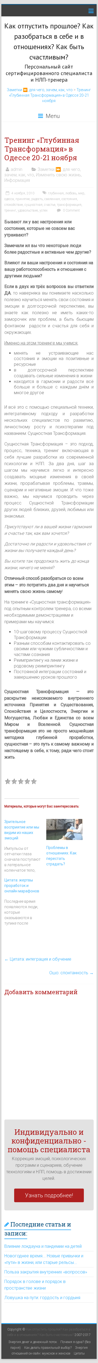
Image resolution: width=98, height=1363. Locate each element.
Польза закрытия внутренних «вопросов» (45, 1272)
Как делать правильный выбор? (48, 1348)
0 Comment (71, 210)
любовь (70, 193)
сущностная (33, 205)
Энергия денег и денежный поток (32, 1342)
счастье (49, 205)
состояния (69, 199)
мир (81, 193)
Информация (17, 180)
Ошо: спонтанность (71, 972)
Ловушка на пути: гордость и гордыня (42, 1297)
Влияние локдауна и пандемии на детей (43, 1246)
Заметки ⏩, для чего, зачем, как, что (40, 90)
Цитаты (79, 1353)
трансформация (69, 205)
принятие (23, 199)
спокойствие (13, 205)
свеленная (52, 199)
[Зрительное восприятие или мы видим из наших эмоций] (25, 846)
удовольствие (28, 210)
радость (37, 199)
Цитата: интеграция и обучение (37, 959)
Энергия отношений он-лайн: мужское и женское (50, 1350)
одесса (9, 199)
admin (16, 169)
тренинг (10, 210)
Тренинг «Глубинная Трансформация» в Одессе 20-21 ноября (50, 95)
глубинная (56, 193)
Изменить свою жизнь (58, 174)
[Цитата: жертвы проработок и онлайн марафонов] (25, 901)
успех (43, 210)
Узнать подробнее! (49, 1195)
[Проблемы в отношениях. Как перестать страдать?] (64, 829)
